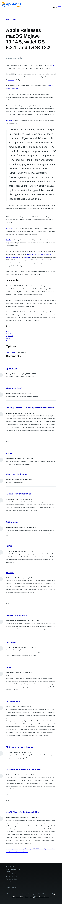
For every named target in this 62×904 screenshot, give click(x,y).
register (13, 352)
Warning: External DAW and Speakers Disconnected (30, 408)
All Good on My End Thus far (19, 747)
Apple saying (27, 257)
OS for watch (12, 522)
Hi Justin (10, 572)
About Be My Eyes (11, 874)
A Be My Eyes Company (42, 897)
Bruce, (9, 667)
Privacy (32, 897)
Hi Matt (9, 546)
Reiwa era (11, 80)
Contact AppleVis (11, 887)
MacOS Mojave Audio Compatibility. (22, 812)
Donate (8, 871)
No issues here (13, 701)
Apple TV (8, 333)
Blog (14, 19)
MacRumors (9, 228)
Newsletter (9, 882)
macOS (8, 338)
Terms (26, 897)
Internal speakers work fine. (18, 494)
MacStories (9, 120)
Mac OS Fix (11, 453)
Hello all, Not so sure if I (17, 615)
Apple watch (11, 368)
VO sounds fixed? (14, 388)
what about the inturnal (16, 474)
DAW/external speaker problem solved (23, 769)
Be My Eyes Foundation (13, 869)
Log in (7, 352)
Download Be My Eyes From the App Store (12, 878)
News (7, 340)
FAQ (7, 884)
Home (7, 19)
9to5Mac (8, 240)
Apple (7, 331)
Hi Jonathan (11, 642)
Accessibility (20, 897)
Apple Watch (9, 336)
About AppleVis (10, 866)
